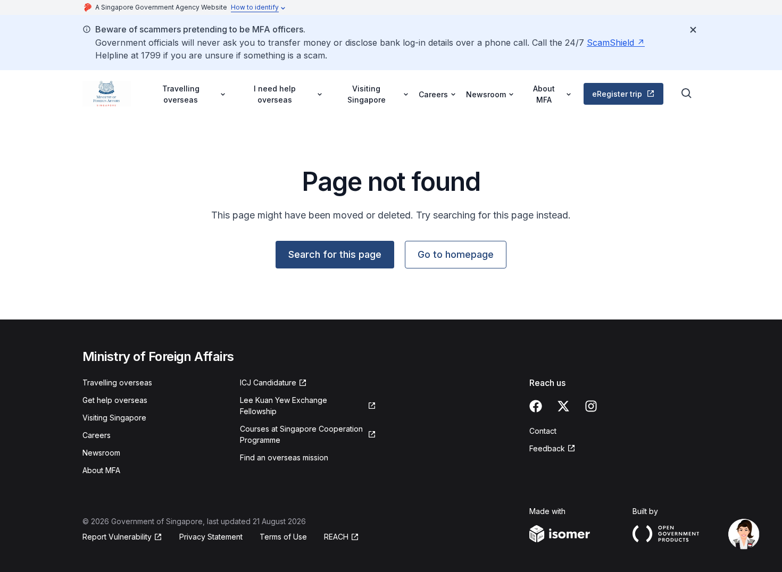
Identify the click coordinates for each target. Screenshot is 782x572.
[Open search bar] (687, 93)
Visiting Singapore (114, 417)
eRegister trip (617, 93)
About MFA (101, 470)
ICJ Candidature (268, 382)
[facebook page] (535, 406)
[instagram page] (591, 406)
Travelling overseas (117, 382)
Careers (96, 435)
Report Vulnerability (117, 536)
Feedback (547, 448)
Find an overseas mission (284, 457)
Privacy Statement (211, 536)
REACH (336, 536)
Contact (542, 430)
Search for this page (334, 254)
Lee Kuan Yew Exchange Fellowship (283, 406)
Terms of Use (283, 536)
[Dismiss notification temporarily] (693, 30)
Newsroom (101, 452)
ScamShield (610, 42)
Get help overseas (114, 400)
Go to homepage (456, 254)
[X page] (563, 406)
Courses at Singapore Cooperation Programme (301, 434)
